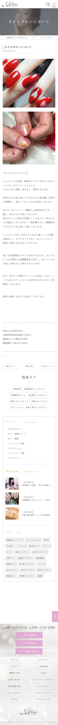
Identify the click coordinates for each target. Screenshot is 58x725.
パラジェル (46, 546)
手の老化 (9, 546)
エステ (8, 552)
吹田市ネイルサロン (27, 576)
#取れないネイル (40, 401)
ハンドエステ (21, 546)
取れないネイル (12, 570)
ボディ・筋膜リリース (16, 433)
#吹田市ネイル (18, 395)
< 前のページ (10, 366)
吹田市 (39, 576)
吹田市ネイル (11, 576)
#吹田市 (17, 388)
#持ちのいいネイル (19, 401)
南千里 (46, 540)
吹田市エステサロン (25, 558)
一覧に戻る (29, 366)
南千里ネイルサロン (27, 564)
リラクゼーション (14, 448)
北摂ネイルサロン (43, 570)
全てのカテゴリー (14, 429)
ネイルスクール (14, 458)
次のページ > (47, 366)
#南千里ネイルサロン (36, 407)
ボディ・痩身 (13, 438)
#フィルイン (17, 407)
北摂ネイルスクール (40, 552)
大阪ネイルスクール (22, 552)
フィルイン (41, 564)
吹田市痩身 (40, 558)
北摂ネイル (10, 558)
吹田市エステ (11, 564)
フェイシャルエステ (33, 540)
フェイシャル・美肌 (15, 443)
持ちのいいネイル (27, 570)
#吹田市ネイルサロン (34, 388)
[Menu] (54, 4)
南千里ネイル (34, 546)
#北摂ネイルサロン (37, 395)
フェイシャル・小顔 (15, 453)
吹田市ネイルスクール (14, 540)
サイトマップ (43, 699)
